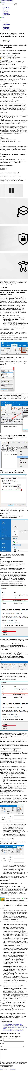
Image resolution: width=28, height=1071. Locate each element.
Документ (6, 7)
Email (2, 1043)
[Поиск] (16, 4)
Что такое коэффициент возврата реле (13, 1030)
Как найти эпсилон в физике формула (13, 1025)
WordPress (12, 1069)
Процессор (6, 13)
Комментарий (4, 1049)
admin (8, 40)
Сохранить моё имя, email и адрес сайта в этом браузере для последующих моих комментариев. (13, 1062)
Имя (1, 1040)
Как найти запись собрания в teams (12, 1024)
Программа (6, 11)
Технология (6, 14)
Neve (1, 1069)
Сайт (1, 1046)
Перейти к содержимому (6, 0)
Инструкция (6, 8)
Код (4, 10)
